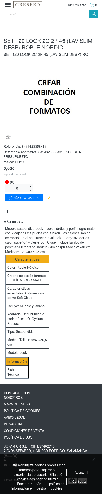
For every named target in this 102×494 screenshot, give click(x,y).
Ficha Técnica (13, 372)
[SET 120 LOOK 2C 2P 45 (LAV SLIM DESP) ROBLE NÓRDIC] (8, 137)
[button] (7, 5)
